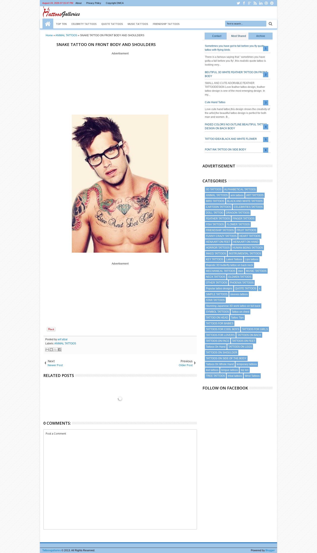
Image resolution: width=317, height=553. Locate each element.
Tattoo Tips (237, 317)
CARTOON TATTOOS (218, 206)
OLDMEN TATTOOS (239, 276)
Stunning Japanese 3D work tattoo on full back (233, 305)
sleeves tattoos (239, 294)
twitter (238, 3)
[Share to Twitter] (55, 349)
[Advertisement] (120, 85)
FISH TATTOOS (215, 224)
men (240, 271)
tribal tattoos (235, 375)
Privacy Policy (93, 3)
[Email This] (47, 349)
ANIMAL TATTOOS (65, 343)
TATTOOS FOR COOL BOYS (222, 329)
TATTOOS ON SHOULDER (221, 352)
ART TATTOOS (255, 195)
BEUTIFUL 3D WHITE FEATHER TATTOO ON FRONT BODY (236, 74)
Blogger (270, 550)
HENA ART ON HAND (246, 241)
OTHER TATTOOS (216, 282)
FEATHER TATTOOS (218, 218)
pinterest (272, 3)
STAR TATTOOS (215, 300)
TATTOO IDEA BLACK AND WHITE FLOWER (231, 138)
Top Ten (61, 23)
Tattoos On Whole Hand (220, 364)
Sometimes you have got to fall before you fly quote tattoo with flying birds (234, 47)
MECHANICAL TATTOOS (220, 271)
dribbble (266, 3)
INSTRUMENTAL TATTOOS (245, 253)
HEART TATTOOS (249, 236)
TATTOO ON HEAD (217, 317)
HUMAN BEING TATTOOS (247, 247)
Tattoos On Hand (216, 346)
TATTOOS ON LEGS (240, 346)
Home (47, 24)
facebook (244, 3)
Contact (216, 36)
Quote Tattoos (112, 23)
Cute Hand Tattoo (215, 102)
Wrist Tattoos (252, 375)
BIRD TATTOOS (215, 201)
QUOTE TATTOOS (245, 288)
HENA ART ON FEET (218, 241)
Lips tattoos (251, 259)
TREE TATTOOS (215, 375)
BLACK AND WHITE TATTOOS (245, 201)
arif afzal (62, 339)
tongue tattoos (229, 370)
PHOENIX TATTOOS (242, 282)
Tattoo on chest (240, 311)
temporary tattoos (247, 364)
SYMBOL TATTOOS (217, 311)
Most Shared (238, 36)
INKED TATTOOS (216, 253)
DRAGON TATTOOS (238, 212)
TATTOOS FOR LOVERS (220, 335)
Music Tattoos (138, 23)
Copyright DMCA (115, 3)
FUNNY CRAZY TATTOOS (221, 236)
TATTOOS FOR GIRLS (255, 329)
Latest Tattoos (234, 259)
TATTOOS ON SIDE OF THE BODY (226, 358)
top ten (245, 370)
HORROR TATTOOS (218, 247)
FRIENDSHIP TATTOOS (220, 230)
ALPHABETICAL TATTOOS (240, 189)
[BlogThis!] (51, 349)
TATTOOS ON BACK (249, 335)
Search (270, 24)
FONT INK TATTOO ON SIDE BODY (225, 149)
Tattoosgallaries (51, 550)
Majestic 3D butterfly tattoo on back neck (229, 265)
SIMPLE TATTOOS (217, 294)
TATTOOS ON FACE (217, 340)
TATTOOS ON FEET (243, 340)
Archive (260, 36)
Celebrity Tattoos (84, 23)
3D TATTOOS (213, 189)
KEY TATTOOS (214, 259)
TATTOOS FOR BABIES (219, 323)
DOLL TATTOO (214, 212)
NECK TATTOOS (215, 276)
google (249, 3)
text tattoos (212, 370)
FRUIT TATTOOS (246, 230)
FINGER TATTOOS (243, 218)
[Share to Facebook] (59, 349)
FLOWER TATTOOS (238, 224)
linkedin (261, 3)
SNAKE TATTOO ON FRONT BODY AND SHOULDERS (106, 44)
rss (255, 3)
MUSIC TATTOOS (256, 271)
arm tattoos (237, 195)
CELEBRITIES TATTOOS (248, 206)
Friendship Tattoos (166, 23)
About (78, 3)
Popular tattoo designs (219, 288)
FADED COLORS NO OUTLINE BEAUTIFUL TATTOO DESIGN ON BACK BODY (236, 126)
